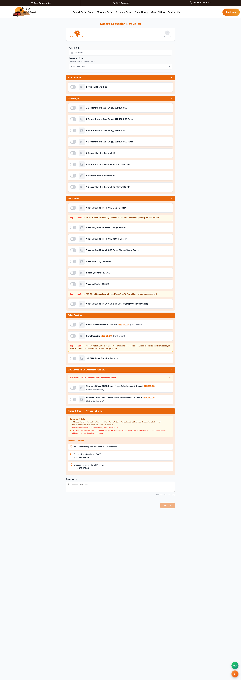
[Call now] (234, 673)
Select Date (75, 48)
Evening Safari (124, 12)
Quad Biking (158, 12)
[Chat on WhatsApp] (234, 665)
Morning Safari (105, 12)
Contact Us (173, 12)
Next (166, 505)
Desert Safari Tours (83, 12)
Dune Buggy (142, 12)
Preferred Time (77, 58)
